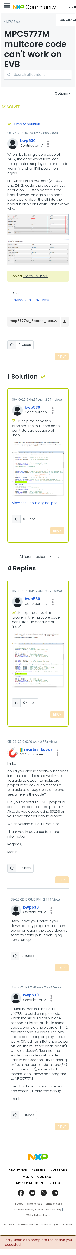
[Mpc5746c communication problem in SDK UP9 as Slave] (58, 556)
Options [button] (61, 93)
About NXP (18, 1170)
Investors (58, 1170)
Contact (45, 1177)
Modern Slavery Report (28, 1209)
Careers (38, 1170)
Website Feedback (38, 1215)
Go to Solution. (35, 276)
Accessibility (53, 1209)
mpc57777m (22, 299)
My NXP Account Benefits (38, 1183)
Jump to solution (26, 124)
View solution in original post (35, 502)
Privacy (18, 1203)
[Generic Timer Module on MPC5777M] (51, 556)
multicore (42, 299)
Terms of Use (34, 1203)
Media (28, 1177)
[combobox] (38, 75)
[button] (48, 144)
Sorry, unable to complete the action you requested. (38, 1242)
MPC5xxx (13, 21)
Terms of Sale (53, 1203)
